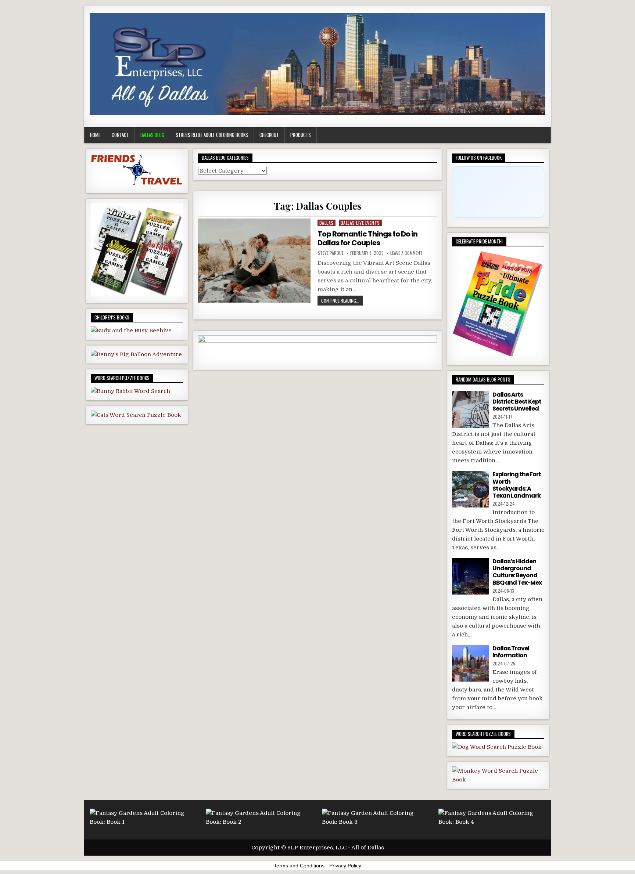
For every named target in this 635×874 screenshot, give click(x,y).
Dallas (326, 223)
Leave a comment (406, 253)
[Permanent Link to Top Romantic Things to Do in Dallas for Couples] (254, 261)
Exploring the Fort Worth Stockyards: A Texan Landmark (516, 485)
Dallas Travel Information (510, 652)
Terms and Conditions (299, 865)
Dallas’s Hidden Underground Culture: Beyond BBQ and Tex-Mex (517, 572)
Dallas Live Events (360, 223)
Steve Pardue (331, 253)
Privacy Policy (345, 865)
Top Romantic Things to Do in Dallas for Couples (367, 238)
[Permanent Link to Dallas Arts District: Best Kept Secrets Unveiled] (470, 409)
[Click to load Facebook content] (498, 192)
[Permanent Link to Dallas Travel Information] (470, 663)
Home (95, 134)
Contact (120, 134)
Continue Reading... (340, 300)
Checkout (269, 134)
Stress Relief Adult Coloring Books (212, 134)
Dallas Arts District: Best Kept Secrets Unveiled (516, 401)
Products (300, 134)
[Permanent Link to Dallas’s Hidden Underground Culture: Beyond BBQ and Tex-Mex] (470, 576)
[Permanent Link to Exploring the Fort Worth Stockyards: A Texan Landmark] (470, 489)
